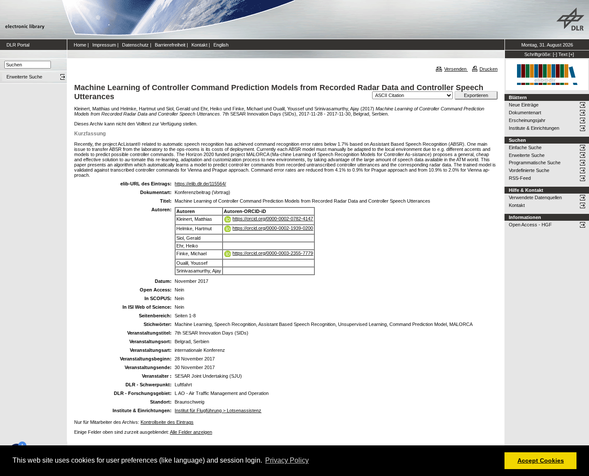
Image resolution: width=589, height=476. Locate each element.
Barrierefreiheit (170, 44)
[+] (571, 54)
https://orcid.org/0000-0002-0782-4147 (272, 218)
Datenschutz (135, 44)
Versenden (456, 69)
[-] (555, 54)
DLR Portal (17, 44)
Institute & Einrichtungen (534, 128)
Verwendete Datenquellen (535, 197)
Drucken (488, 69)
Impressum (104, 44)
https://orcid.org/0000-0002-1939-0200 (272, 228)
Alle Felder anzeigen (191, 432)
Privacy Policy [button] (287, 460)
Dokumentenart (525, 112)
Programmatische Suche (535, 162)
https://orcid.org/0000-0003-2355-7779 (272, 253)
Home (80, 44)
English (221, 44)
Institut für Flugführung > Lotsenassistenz (218, 410)
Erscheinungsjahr (527, 120)
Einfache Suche (525, 147)
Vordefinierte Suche (529, 170)
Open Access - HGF (530, 224)
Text (562, 54)
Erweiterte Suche (527, 155)
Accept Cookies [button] (540, 460)
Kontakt (199, 44)
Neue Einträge (524, 104)
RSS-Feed (520, 178)
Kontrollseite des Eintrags (167, 422)
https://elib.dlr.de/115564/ (200, 183)
